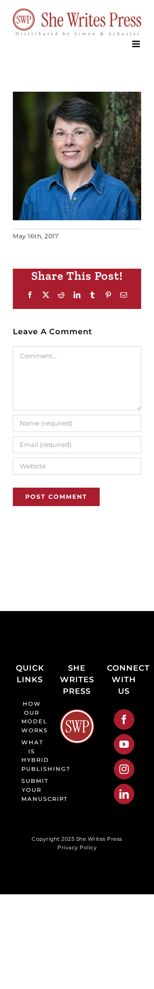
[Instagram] (124, 769)
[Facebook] (124, 719)
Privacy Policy (77, 847)
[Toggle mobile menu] (137, 43)
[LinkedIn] (124, 794)
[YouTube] (124, 744)
